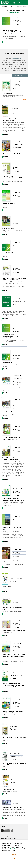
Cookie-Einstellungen (15, 849)
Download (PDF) (15, 111)
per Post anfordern (19, 144)
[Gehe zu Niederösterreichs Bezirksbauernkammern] (14, 3)
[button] (26, 2)
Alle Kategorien (7, 58)
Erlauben (14, 859)
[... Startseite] (5, 2)
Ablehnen (14, 854)
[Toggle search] (22, 2)
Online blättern (17, 17)
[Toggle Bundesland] (18, 2)
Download (17, 21)
